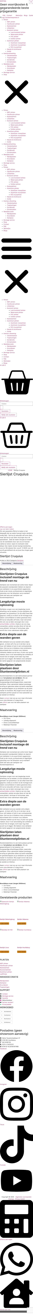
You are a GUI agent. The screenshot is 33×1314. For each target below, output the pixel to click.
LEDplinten (10, 28)
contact (6, 698)
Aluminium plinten (13, 41)
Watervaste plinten (17, 34)
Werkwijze (7, 228)
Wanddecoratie (9, 64)
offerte (5, 702)
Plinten (6, 20)
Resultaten (4, 411)
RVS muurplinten (16, 47)
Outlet (9, 51)
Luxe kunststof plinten (18, 32)
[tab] (6, 1011)
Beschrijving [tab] (6, 563)
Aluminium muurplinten (18, 45)
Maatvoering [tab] (18, 563)
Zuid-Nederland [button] (7, 1022)
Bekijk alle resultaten (8, 415)
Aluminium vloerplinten (18, 43)
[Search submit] (1, 407)
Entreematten (11, 62)
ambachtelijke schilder (7, 624)
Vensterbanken (12, 55)
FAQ (5, 226)
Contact (6, 224)
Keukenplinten (11, 26)
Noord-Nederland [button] (7, 1011)
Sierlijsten (10, 70)
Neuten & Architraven (14, 49)
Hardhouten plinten (13, 24)
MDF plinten (11, 22)
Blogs (5, 230)
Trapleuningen (11, 58)
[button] (16, 92)
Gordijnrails (11, 60)
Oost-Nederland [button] (7, 1015)
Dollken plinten (16, 39)
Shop (5, 74)
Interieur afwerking (10, 201)
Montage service (9, 72)
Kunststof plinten (12, 30)
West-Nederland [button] (7, 1018)
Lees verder (4, 923)
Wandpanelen (11, 66)
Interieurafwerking (10, 53)
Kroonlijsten (11, 68)
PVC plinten (14, 36)
